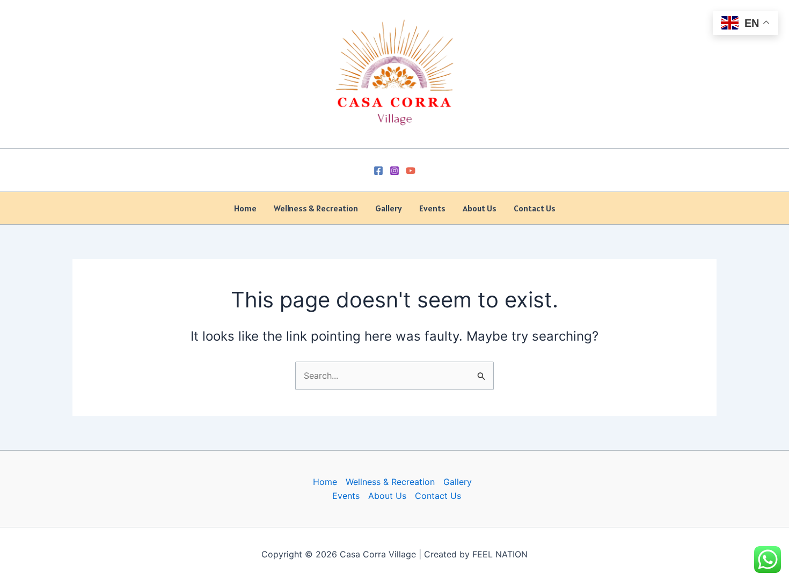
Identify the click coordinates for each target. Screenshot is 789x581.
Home (245, 208)
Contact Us (535, 208)
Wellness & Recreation (316, 208)
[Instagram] (394, 170)
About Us (479, 208)
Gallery (388, 208)
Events (432, 208)
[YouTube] (410, 170)
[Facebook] (378, 170)
